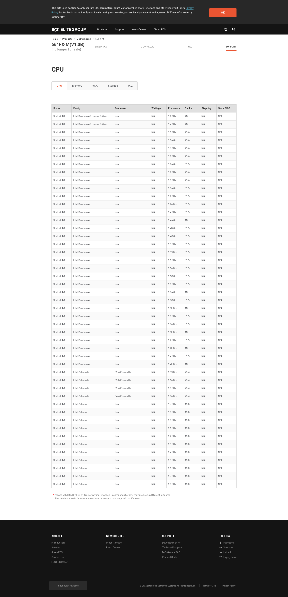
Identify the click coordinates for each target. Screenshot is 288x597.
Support (119, 29)
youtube (228, 547)
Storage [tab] (113, 85)
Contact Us (58, 557)
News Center (139, 29)
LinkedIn (227, 552)
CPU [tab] (59, 85)
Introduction (58, 542)
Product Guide (169, 557)
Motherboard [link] (83, 39)
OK (223, 12)
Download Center (171, 542)
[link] (67, 39)
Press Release (114, 542)
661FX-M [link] (99, 39)
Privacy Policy (228, 586)
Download (147, 46)
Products (102, 29)
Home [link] (55, 39)
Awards (56, 547)
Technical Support (172, 547)
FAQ (190, 46)
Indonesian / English (68, 585)
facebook (228, 542)
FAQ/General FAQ (171, 552)
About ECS (160, 29)
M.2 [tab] (130, 85)
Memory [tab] (77, 85)
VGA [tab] (95, 85)
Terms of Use (209, 586)
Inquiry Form (229, 557)
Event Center (113, 547)
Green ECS (57, 552)
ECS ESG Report (60, 562)
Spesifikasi (101, 46)
